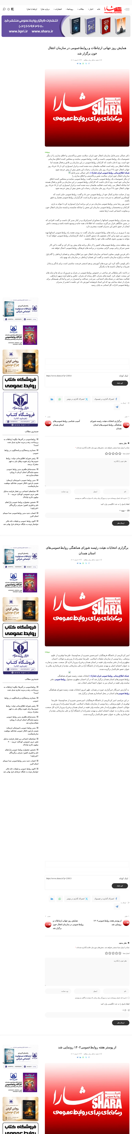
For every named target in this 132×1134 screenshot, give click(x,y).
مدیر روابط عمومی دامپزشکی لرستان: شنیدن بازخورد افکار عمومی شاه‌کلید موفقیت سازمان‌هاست (21, 483)
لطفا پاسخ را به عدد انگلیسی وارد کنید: (114, 504)
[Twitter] (86, 63)
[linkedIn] (52, 399)
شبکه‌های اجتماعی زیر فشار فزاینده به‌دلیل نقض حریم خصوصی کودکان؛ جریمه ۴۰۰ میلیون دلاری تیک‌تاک (20, 494)
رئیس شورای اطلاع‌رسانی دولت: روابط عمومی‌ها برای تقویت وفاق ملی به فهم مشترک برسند (22, 461)
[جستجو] (4, 9)
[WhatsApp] (83, 63)
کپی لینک (120, 383)
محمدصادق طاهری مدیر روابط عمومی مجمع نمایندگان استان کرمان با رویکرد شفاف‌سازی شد (22, 472)
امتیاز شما (126, 453)
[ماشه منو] (125, 9)
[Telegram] (77, 63)
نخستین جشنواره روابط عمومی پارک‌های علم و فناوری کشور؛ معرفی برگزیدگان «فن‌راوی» (21, 505)
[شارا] (113, 9)
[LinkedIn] (80, 63)
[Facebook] (89, 63)
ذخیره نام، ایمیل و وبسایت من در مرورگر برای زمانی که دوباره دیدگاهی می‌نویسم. (101, 498)
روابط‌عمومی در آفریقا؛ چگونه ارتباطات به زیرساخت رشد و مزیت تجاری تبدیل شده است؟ (21, 442)
